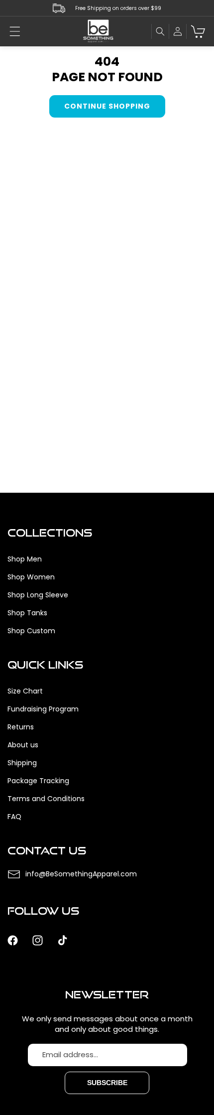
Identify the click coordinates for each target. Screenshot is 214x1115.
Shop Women (31, 577)
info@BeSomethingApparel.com (81, 874)
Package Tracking (38, 781)
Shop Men (24, 559)
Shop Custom (31, 631)
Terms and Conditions (46, 799)
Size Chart (25, 691)
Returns (20, 727)
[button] (14, 31)
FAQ (14, 817)
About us (22, 745)
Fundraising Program (43, 709)
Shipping (22, 763)
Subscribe (107, 1083)
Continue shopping (107, 106)
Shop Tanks (27, 613)
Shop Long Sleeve (37, 595)
